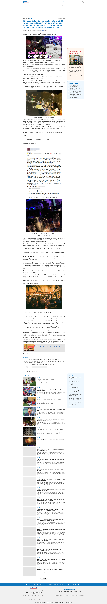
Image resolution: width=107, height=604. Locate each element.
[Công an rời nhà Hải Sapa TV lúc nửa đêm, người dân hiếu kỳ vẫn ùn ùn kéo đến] (29, 421)
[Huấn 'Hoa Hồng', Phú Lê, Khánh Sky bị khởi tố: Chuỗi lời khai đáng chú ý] (29, 561)
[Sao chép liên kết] (30, 30)
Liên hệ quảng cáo (69, 589)
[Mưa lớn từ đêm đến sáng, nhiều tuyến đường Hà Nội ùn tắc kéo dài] (29, 391)
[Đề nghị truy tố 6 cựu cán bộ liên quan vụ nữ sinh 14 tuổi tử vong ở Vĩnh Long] (29, 551)
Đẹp (45, 5)
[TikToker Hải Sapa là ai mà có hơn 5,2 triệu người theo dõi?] (29, 411)
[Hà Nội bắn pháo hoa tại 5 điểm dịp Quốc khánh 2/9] (29, 441)
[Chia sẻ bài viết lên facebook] (24, 30)
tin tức (80, 85)
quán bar (34, 371)
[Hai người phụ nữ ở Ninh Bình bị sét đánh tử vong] (29, 571)
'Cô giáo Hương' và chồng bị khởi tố (46, 379)
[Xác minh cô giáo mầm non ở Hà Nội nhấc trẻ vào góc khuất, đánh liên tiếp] (29, 541)
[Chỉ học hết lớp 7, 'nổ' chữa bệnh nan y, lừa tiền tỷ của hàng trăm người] (29, 481)
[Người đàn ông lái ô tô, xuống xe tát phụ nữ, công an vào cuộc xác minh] (29, 451)
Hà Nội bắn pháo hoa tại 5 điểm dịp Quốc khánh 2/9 (50, 439)
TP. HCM (71, 594)
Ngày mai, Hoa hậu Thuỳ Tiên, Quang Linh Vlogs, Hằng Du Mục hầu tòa (76, 71)
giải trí (71, 95)
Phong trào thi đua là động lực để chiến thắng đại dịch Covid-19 (47, 346)
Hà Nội (56, 594)
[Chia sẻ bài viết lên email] (28, 30)
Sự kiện (70, 49)
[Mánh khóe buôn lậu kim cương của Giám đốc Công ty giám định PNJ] (29, 531)
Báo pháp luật (75, 97)
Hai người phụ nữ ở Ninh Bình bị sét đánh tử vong (50, 569)
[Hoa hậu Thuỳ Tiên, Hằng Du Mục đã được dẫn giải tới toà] (76, 60)
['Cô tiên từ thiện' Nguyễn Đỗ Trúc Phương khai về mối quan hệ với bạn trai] (29, 491)
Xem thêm (44, 578)
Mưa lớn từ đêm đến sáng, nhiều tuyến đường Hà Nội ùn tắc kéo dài (75, 383)
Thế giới (62, 5)
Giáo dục (75, 5)
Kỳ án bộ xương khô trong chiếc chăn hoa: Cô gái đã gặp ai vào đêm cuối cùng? (41, 359)
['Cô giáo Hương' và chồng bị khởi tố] (29, 381)
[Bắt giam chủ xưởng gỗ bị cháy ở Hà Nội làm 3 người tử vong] (29, 471)
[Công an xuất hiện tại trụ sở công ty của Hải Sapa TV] (29, 431)
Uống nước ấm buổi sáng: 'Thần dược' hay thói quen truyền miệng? (76, 404)
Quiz (80, 5)
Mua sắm (56, 5)
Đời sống (34, 5)
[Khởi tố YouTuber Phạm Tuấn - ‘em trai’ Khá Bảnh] (29, 401)
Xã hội (28, 5)
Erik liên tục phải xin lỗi (74, 387)
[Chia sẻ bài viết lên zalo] (26, 30)
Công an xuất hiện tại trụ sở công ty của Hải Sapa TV (50, 429)
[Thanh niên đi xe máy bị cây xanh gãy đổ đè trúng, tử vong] (29, 461)
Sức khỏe (68, 5)
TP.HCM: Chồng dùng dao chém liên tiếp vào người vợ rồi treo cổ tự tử (39, 364)
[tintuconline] (24, 5)
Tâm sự (49, 5)
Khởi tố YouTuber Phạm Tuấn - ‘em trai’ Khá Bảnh (50, 399)
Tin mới (71, 375)
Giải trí (40, 5)
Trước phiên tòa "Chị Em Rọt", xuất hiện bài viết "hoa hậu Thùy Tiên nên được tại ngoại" (76, 77)
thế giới (76, 91)
